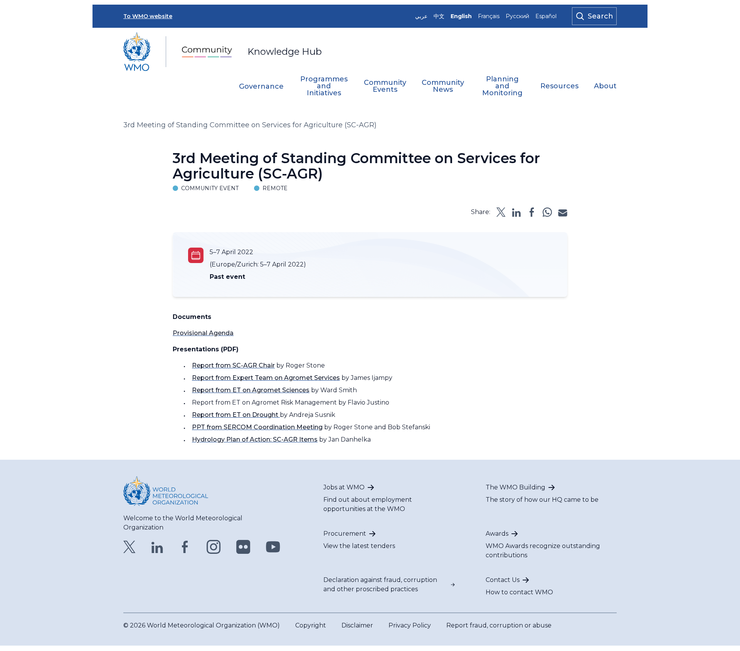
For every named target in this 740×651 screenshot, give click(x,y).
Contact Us (503, 580)
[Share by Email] (562, 212)
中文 (439, 16)
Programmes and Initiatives (324, 86)
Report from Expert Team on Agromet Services (266, 377)
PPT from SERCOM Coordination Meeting (257, 427)
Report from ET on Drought (236, 414)
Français (489, 16)
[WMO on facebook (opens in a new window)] (185, 547)
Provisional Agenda (203, 333)
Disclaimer (357, 625)
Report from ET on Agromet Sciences (250, 390)
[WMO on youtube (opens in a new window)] (273, 547)
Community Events (385, 86)
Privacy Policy (409, 625)
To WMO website (147, 16)
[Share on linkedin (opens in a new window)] (516, 212)
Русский (517, 16)
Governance (261, 87)
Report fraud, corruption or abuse (499, 625)
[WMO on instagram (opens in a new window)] (214, 547)
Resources (559, 86)
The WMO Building (515, 487)
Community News (443, 86)
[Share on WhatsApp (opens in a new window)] (547, 212)
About (605, 86)
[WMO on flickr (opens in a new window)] (243, 547)
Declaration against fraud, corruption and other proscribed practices (380, 584)
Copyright (310, 625)
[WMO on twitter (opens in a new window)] (129, 547)
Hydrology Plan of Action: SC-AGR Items (255, 439)
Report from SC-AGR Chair (233, 365)
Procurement (344, 533)
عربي (421, 16)
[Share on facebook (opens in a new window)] (531, 212)
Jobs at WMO (344, 487)
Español (546, 16)
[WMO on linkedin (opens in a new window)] (157, 547)
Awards (497, 533)
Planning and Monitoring (502, 86)
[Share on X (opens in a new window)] (501, 212)
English (461, 16)
